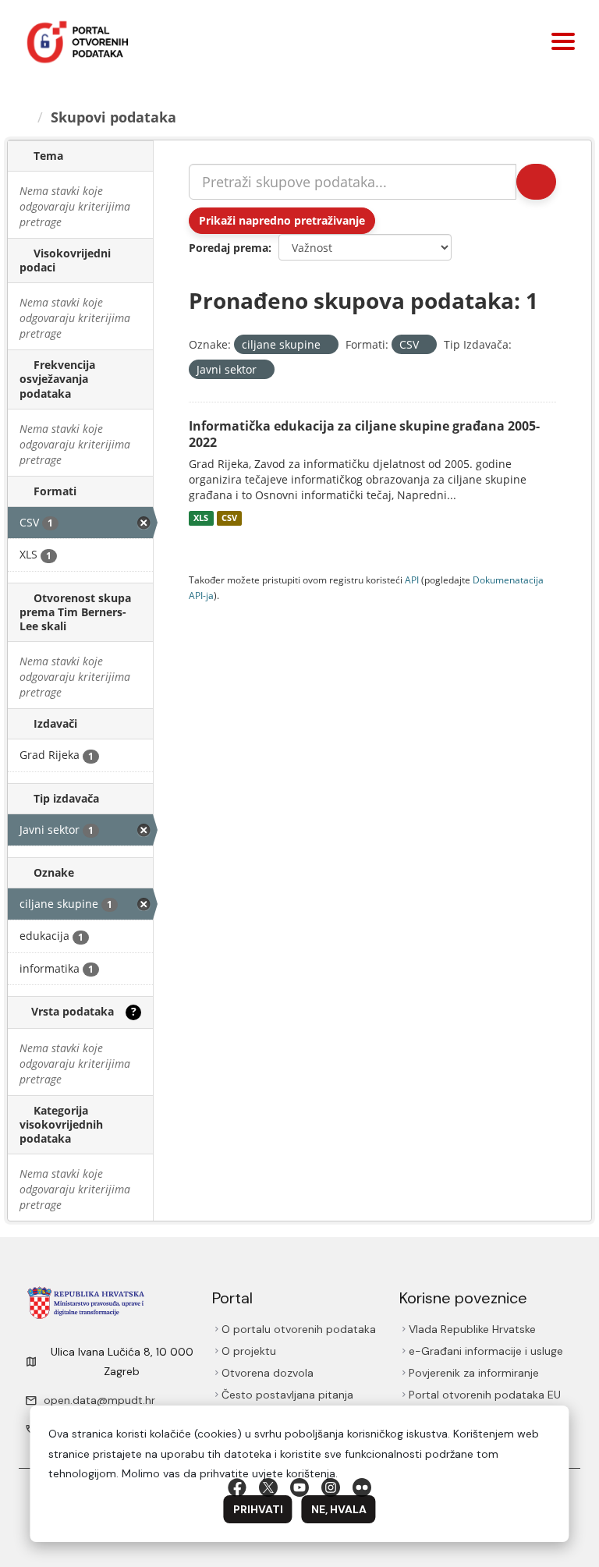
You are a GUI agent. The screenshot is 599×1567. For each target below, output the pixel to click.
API (412, 579)
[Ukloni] (327, 345)
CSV (229, 517)
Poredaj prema (228, 247)
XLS (200, 517)
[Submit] (536, 182)
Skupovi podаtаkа (113, 117)
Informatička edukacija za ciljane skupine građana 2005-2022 (364, 434)
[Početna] (24, 117)
